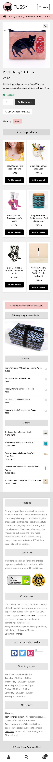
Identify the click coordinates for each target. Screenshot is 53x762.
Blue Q (11, 16)
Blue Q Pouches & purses (30, 16)
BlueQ (17, 121)
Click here (9, 731)
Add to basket (25, 102)
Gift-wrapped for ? (18, 111)
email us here (28, 615)
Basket (40, 755)
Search (26, 757)
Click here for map (13, 633)
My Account (9, 757)
